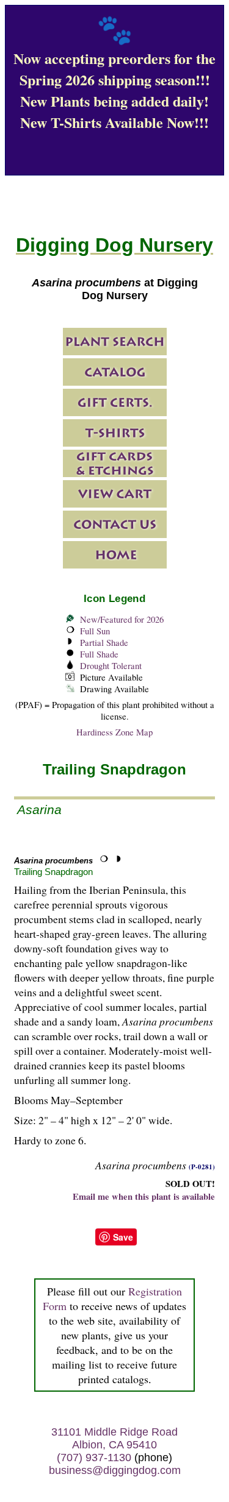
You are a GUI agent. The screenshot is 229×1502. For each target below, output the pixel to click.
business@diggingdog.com (115, 1470)
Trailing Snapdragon (53, 871)
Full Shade (99, 654)
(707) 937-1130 (94, 1457)
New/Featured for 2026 (122, 619)
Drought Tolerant (111, 665)
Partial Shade (104, 642)
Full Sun (95, 631)
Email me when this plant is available (144, 1196)
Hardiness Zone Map (114, 732)
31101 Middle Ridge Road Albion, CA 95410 (114, 1438)
